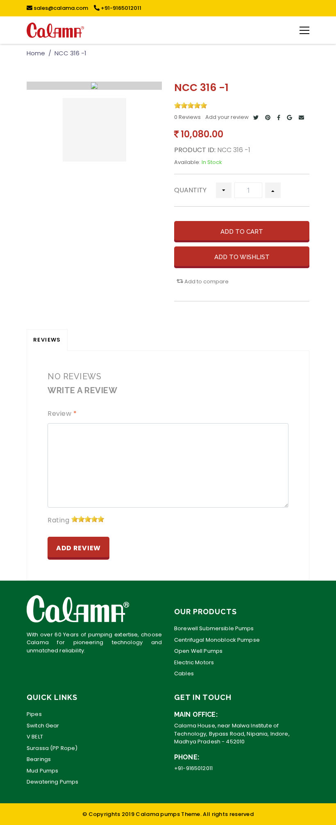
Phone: (186, 757)
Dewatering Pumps (52, 782)
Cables (184, 673)
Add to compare (206, 281)
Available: (187, 162)
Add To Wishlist (242, 257)
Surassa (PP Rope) (52, 748)
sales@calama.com (60, 8)
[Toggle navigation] (304, 30)
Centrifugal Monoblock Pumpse (217, 640)
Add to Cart (241, 231)
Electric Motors (194, 662)
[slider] (190, 105)
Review (62, 413)
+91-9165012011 (120, 8)
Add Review (78, 548)
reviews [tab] (47, 340)
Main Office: (196, 714)
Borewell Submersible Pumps (214, 628)
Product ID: (195, 150)
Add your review (227, 117)
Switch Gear (43, 725)
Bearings (39, 759)
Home (36, 53)
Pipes (34, 714)
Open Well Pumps (198, 651)
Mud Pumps (42, 771)
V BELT (35, 737)
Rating (58, 520)
